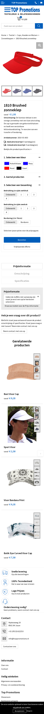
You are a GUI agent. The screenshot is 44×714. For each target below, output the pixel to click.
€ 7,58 (9, 557)
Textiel (12, 35)
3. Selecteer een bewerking (18, 185)
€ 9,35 (9, 398)
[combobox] (18, 26)
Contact (4, 669)
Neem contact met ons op (14, 331)
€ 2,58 (9, 451)
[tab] (22, 266)
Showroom (5, 697)
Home (3, 35)
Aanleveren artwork (9, 701)
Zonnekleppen (7, 38)
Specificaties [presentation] (22, 281)
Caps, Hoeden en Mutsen (27, 35)
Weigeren (29, 711)
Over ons (5, 665)
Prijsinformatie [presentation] (22, 266)
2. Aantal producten (14, 176)
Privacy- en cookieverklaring (13, 685)
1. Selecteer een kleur (15, 157)
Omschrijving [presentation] (21, 273)
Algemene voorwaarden (11, 681)
